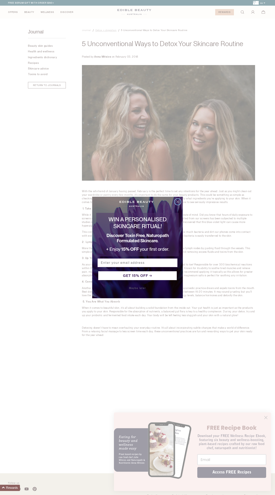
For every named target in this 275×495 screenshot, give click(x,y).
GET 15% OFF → (137, 275)
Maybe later (137, 288)
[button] (10, 488)
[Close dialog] (178, 202)
